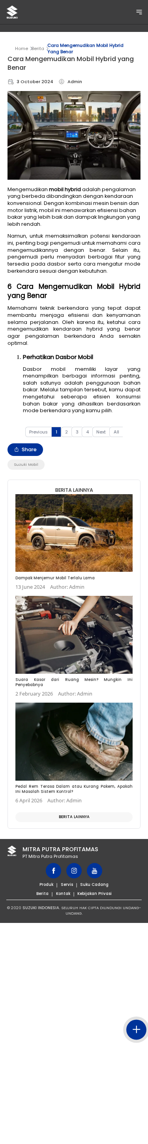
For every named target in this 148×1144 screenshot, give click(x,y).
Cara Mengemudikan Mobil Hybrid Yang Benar (85, 48)
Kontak (63, 893)
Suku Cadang (94, 884)
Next (101, 432)
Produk (46, 884)
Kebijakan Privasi (94, 893)
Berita (38, 48)
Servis (67, 884)
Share (29, 449)
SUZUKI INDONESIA (40, 907)
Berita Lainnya (74, 816)
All (116, 432)
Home (21, 48)
